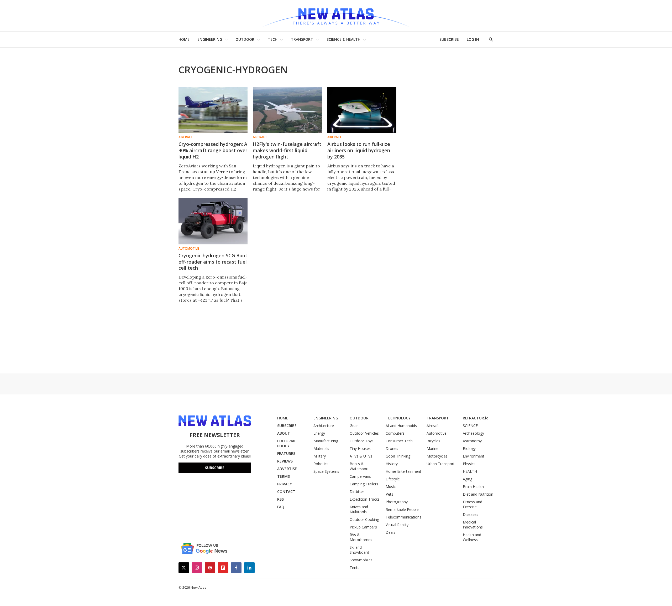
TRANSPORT (302, 39)
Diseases (470, 514)
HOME (184, 39)
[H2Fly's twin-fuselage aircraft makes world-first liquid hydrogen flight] (287, 110)
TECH (272, 39)
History (392, 463)
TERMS (283, 476)
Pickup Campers (363, 527)
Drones (392, 448)
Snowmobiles (361, 559)
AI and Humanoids (401, 425)
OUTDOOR (244, 39)
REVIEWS (285, 461)
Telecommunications (403, 517)
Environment (473, 456)
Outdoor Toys (362, 440)
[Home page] (336, 15)
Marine (432, 448)
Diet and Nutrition (478, 494)
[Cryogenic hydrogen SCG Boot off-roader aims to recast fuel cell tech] (213, 221)
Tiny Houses (360, 448)
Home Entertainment (403, 471)
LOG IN (473, 39)
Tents (354, 567)
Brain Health (473, 486)
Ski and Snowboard (359, 550)
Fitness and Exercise (472, 504)
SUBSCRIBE (449, 39)
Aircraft (185, 137)
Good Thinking (398, 456)
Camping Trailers (364, 483)
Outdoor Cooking (364, 519)
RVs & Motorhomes (361, 537)
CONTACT (286, 491)
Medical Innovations (473, 525)
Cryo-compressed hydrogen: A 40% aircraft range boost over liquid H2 (212, 150)
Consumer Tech (399, 440)
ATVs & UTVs (361, 456)
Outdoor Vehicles (364, 433)
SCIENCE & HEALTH (343, 39)
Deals (390, 532)
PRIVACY (284, 483)
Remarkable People (402, 509)
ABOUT (283, 433)
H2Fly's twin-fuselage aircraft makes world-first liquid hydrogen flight (287, 150)
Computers (395, 433)
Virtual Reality (397, 524)
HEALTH (470, 471)
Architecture (323, 425)
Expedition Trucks (365, 499)
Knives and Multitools (359, 509)
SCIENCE (470, 425)
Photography (397, 501)
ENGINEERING (209, 39)
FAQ (280, 506)
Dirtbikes (357, 491)
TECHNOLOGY (398, 417)
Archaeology (473, 433)
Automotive (188, 248)
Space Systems (326, 471)
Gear (354, 425)
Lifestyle (393, 478)
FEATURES (286, 453)
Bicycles (433, 440)
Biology (469, 448)
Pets (389, 494)
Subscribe (214, 467)
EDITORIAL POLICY (286, 443)
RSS (280, 499)
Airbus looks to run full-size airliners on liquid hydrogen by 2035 (358, 150)
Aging (467, 478)
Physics (469, 463)
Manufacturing (325, 440)
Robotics (320, 463)
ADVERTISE (287, 468)
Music (391, 486)
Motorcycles (437, 456)
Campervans (360, 476)
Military (319, 456)
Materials (321, 448)
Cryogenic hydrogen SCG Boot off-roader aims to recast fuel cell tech (212, 261)
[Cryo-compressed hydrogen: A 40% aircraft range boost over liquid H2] (213, 110)
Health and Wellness (472, 537)
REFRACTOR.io (476, 417)
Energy (319, 433)
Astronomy (472, 440)
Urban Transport (441, 463)
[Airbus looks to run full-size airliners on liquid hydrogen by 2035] (361, 110)
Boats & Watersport (359, 466)
